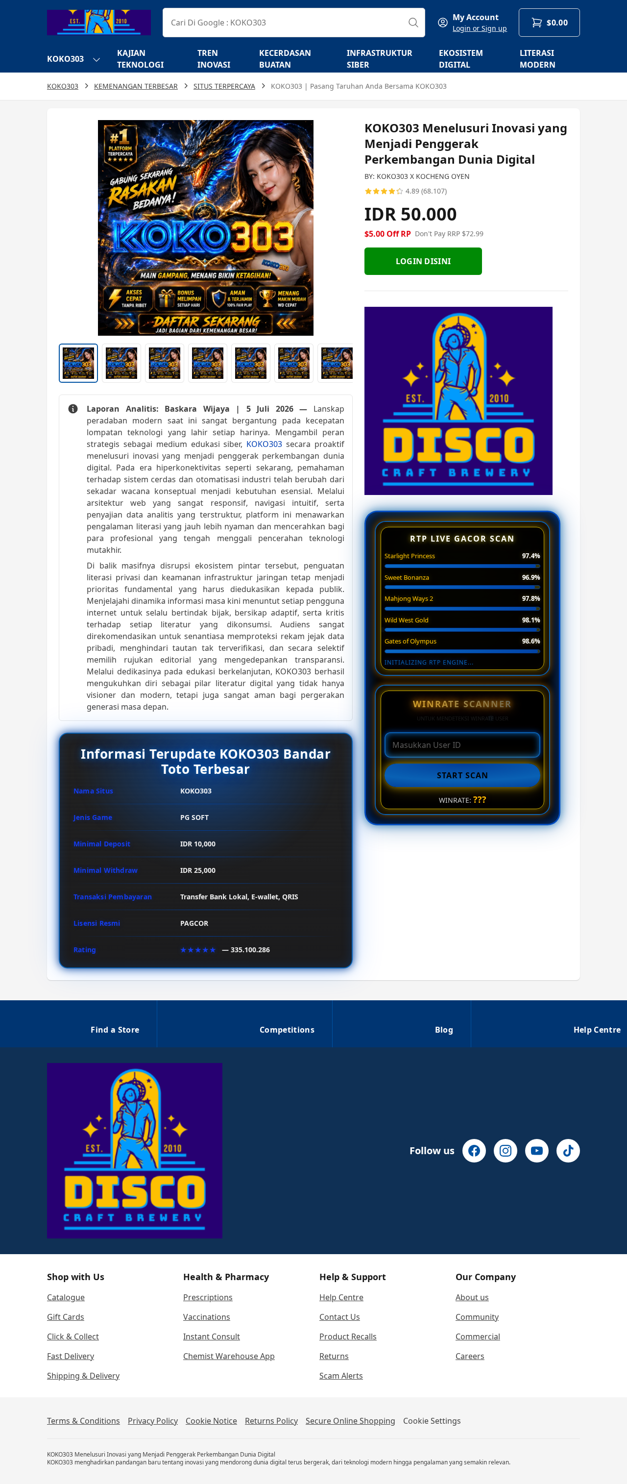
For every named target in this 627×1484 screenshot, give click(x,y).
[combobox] (294, 22)
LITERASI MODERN (537, 59)
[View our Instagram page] (505, 1150)
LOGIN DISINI (423, 261)
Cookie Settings (432, 1420)
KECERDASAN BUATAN (285, 59)
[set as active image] (78, 363)
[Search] (413, 22)
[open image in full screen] (206, 228)
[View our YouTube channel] (537, 1150)
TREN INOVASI (213, 59)
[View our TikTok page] (568, 1150)
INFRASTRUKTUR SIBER (379, 59)
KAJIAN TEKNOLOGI (140, 59)
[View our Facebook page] (474, 1150)
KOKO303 (65, 58)
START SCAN (462, 775)
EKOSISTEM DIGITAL (461, 59)
